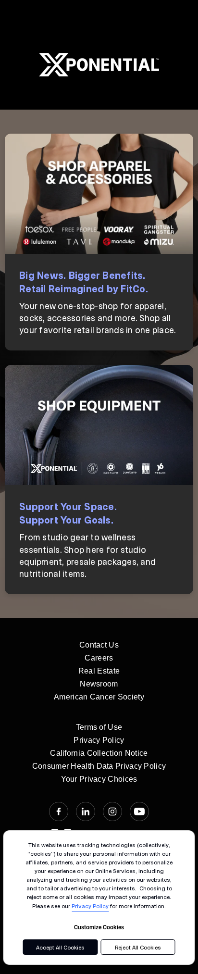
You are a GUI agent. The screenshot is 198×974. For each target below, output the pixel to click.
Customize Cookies (99, 927)
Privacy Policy (90, 905)
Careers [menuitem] (99, 658)
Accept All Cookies (60, 947)
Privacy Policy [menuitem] (99, 740)
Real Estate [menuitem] (99, 671)
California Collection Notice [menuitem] (99, 753)
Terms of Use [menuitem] (99, 727)
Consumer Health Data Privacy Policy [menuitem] (99, 766)
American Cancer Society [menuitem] (99, 697)
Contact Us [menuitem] (99, 645)
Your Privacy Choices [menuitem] (99, 779)
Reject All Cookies (138, 947)
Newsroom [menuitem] (99, 684)
